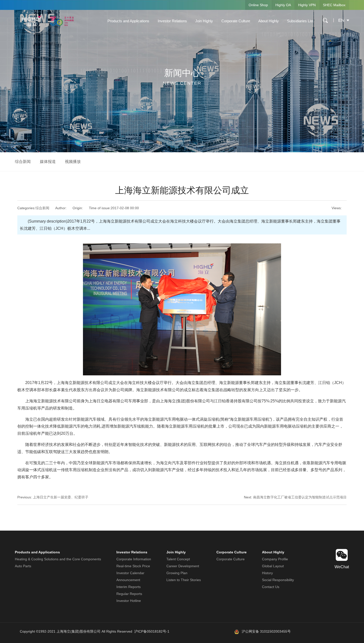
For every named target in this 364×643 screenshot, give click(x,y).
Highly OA (283, 5)
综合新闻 (23, 161)
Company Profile (275, 559)
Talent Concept (178, 559)
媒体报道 (48, 161)
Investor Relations (172, 21)
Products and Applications (128, 21)
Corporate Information (133, 559)
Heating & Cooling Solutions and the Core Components (58, 559)
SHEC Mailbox (334, 5)
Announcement (128, 580)
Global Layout (273, 566)
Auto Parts (23, 566)
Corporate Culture (235, 21)
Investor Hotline (128, 601)
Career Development (182, 566)
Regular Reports (129, 594)
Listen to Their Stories (183, 580)
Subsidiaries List (300, 21)
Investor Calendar (130, 573)
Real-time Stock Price (133, 566)
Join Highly (204, 21)
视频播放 (73, 161)
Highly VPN (307, 5)
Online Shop (258, 5)
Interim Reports (128, 587)
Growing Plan (176, 573)
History (267, 573)
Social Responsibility (278, 580)
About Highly (268, 21)
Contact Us (270, 587)
